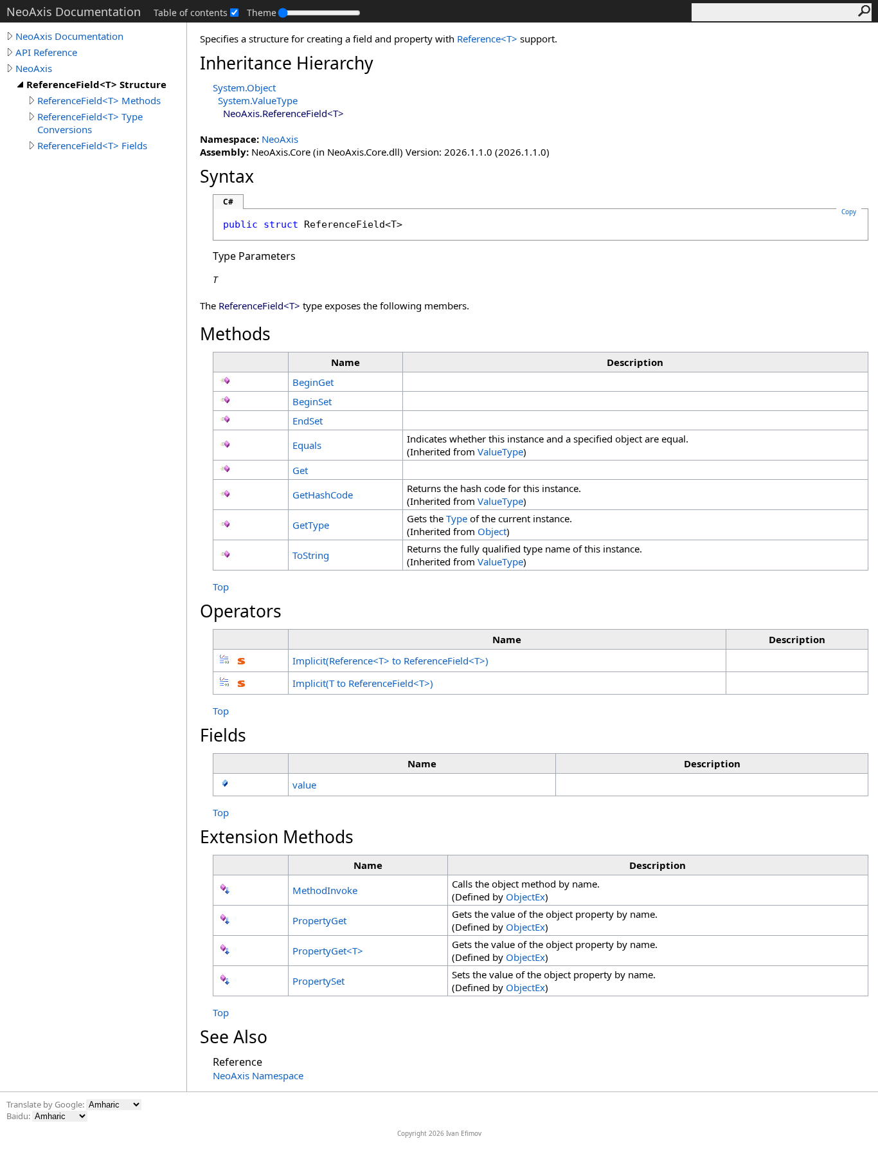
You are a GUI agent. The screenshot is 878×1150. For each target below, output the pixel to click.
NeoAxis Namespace (258, 1075)
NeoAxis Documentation (69, 36)
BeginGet (313, 382)
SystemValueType (258, 100)
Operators (241, 611)
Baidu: (19, 1116)
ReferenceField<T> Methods (99, 100)
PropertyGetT (327, 950)
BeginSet (312, 401)
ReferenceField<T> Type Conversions (90, 123)
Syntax (227, 176)
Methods (235, 333)
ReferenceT (488, 38)
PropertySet (318, 980)
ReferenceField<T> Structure (96, 84)
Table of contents (191, 12)
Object (492, 531)
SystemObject (244, 87)
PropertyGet (319, 920)
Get (300, 470)
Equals (306, 445)
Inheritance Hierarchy (286, 63)
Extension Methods (277, 836)
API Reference (46, 52)
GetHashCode (322, 494)
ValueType (500, 451)
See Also (233, 1036)
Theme (261, 12)
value (304, 784)
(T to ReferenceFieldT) (362, 683)
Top (221, 586)
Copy (848, 211)
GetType (310, 524)
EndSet (307, 420)
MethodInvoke (324, 890)
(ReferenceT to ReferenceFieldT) (390, 660)
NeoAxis (33, 68)
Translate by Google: (46, 1104)
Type (456, 518)
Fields (223, 735)
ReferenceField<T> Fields (92, 145)
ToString (310, 555)
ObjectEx (525, 896)
